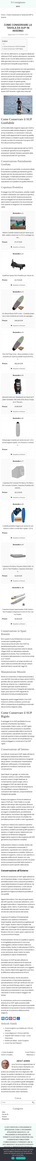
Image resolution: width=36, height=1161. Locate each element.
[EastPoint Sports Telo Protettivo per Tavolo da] (18, 258)
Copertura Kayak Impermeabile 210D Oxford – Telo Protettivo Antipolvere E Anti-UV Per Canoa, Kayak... (18, 612)
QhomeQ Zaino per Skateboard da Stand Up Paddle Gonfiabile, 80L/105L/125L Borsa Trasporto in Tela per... (18, 399)
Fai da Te (5, 1114)
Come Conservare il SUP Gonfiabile (14, 46)
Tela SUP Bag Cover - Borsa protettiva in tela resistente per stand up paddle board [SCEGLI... (18, 356)
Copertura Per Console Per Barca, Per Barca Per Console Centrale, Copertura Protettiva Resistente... (18, 485)
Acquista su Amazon (19, 247)
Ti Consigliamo (18, 2)
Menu (18, 6)
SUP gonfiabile (20, 155)
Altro (3, 1112)
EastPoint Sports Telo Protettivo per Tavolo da (18, 275)
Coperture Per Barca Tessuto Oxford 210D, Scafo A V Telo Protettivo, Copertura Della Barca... (18, 569)
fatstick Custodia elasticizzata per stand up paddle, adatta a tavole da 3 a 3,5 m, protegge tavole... (18, 235)
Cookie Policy (21, 1158)
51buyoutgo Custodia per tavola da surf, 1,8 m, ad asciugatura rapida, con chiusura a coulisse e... (18, 442)
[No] (34, 1154)
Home (3, 15)
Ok (13, 1158)
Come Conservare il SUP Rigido (13, 49)
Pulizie (4, 1117)
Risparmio (5, 1119)
